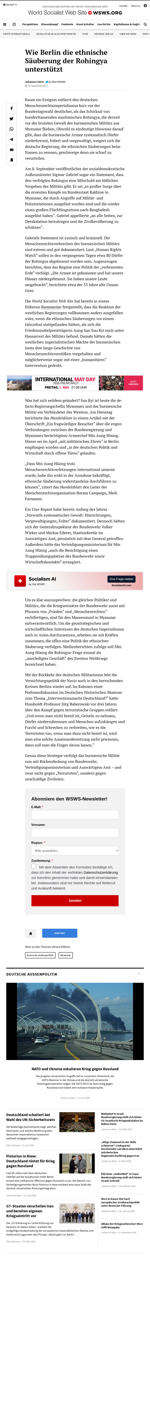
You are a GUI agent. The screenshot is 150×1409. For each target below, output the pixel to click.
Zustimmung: (41, 860)
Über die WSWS (128, 33)
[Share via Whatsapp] (11, 129)
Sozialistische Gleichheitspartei (56, 33)
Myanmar (66, 955)
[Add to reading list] (11, 160)
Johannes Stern (34, 82)
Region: (37, 842)
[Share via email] (11, 150)
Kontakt (123, 5)
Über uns (135, 5)
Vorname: (38, 824)
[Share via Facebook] (11, 108)
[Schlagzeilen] (14, 26)
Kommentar (51, 307)
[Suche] (145, 26)
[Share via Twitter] (11, 119)
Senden (75, 901)
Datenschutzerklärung (101, 872)
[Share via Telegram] (11, 139)
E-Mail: (36, 807)
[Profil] (145, 6)
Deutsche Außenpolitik (40, 955)
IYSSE (85, 33)
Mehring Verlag (103, 33)
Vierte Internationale (16, 33)
